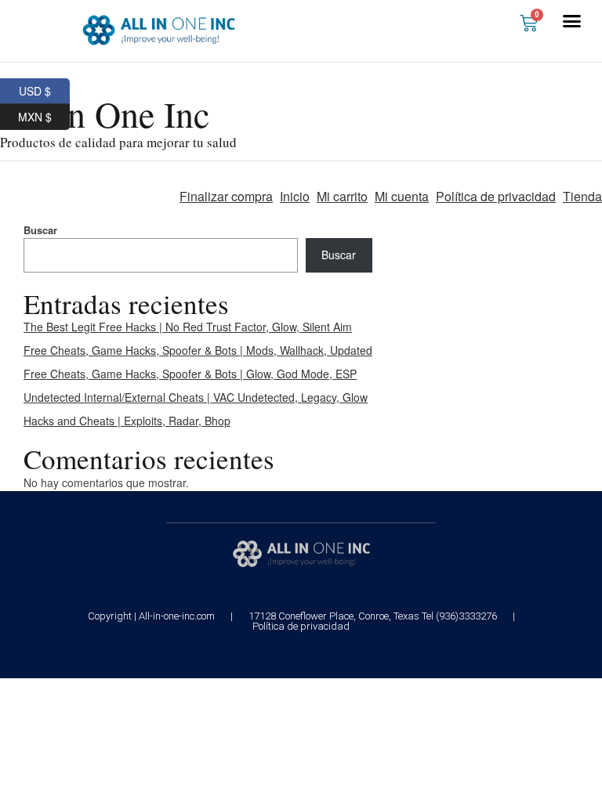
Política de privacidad (496, 196)
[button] (572, 21)
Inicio (295, 196)
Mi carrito (342, 196)
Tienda (582, 196)
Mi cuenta (402, 196)
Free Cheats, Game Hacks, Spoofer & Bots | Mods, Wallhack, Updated (198, 350)
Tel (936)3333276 (459, 616)
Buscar (40, 229)
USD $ (44, 88)
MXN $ (44, 114)
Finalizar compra (226, 196)
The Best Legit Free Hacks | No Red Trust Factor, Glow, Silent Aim (188, 326)
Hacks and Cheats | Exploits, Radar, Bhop (127, 420)
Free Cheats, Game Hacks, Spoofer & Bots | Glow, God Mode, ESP (190, 373)
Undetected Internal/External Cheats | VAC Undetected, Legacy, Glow (196, 397)
